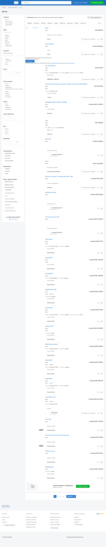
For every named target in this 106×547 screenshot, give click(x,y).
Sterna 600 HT (49, 273)
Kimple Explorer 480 (50, 289)
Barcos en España (6, 506)
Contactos (4, 522)
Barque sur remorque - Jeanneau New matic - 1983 (59, 176)
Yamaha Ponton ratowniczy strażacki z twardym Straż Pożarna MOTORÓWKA (66, 84)
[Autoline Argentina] (7, 2)
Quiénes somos (5, 517)
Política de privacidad (31, 519)
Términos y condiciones (31, 517)
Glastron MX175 (49, 44)
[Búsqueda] (23, 3)
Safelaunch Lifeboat (50, 192)
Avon (46, 120)
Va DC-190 (48, 419)
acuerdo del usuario (69, 63)
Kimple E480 (48, 360)
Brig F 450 (48, 139)
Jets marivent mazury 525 (52, 217)
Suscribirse (30, 61)
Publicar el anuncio (83, 486)
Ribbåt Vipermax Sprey (51, 344)
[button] (98, 39)
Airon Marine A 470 (50, 397)
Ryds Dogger (49, 239)
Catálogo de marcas (30, 527)
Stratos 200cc (49, 257)
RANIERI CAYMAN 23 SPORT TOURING (56, 102)
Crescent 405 (48, 307)
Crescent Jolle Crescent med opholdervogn (57, 435)
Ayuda (3, 519)
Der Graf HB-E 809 (50, 65)
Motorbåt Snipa (49, 467)
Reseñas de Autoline (31, 524)
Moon (46, 28)
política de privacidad (56, 63)
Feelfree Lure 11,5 (50, 451)
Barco (47, 161)
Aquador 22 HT (49, 326)
